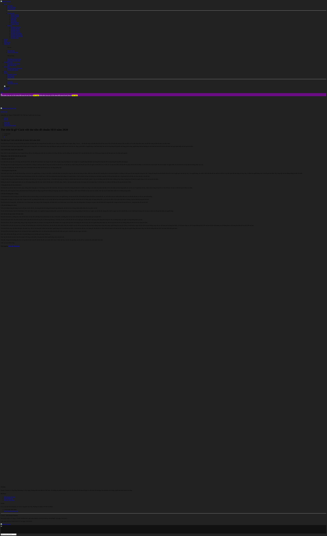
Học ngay (36, 95)
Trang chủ (7, 122)
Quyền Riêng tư (8, 498)
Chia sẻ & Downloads (10, 125)
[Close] (1, 94)
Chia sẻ (6, 118)
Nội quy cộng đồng (9, 500)
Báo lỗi (6, 119)
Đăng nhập (7, 88)
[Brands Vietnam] (6, 1)
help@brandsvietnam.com (11, 511)
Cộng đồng (7, 124)
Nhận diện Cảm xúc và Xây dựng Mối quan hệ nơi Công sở (19, 95)
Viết (2, 92)
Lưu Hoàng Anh (4, 111)
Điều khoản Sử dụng (9, 497)
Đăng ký (6, 89)
